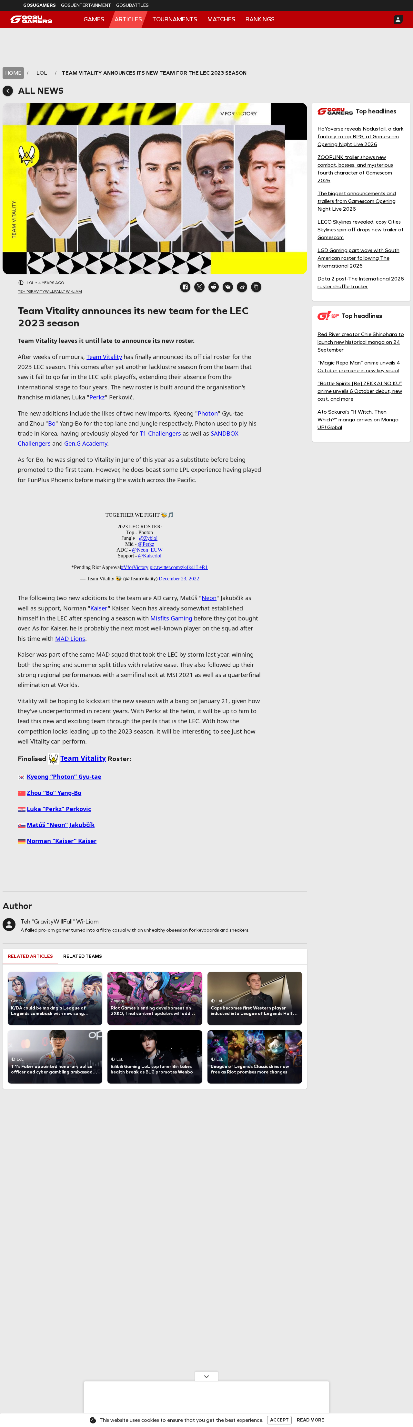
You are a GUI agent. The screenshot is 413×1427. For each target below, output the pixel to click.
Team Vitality (104, 357)
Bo (51, 423)
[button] (185, 287)
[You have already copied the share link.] (256, 287)
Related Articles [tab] (30, 956)
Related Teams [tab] (82, 956)
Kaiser (99, 608)
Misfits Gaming (171, 618)
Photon (208, 413)
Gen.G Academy (85, 443)
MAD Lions (70, 638)
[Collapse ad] (206, 1376)
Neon (209, 598)
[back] (8, 91)
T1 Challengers (160, 433)
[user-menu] (398, 19)
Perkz (97, 397)
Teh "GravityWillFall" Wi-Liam (60, 921)
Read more (310, 1420)
